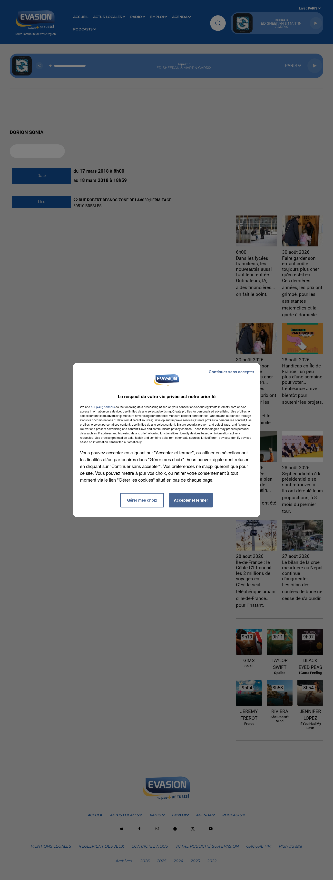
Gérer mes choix (142, 500)
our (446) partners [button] (103, 407)
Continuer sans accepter (231, 371)
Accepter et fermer (191, 500)
